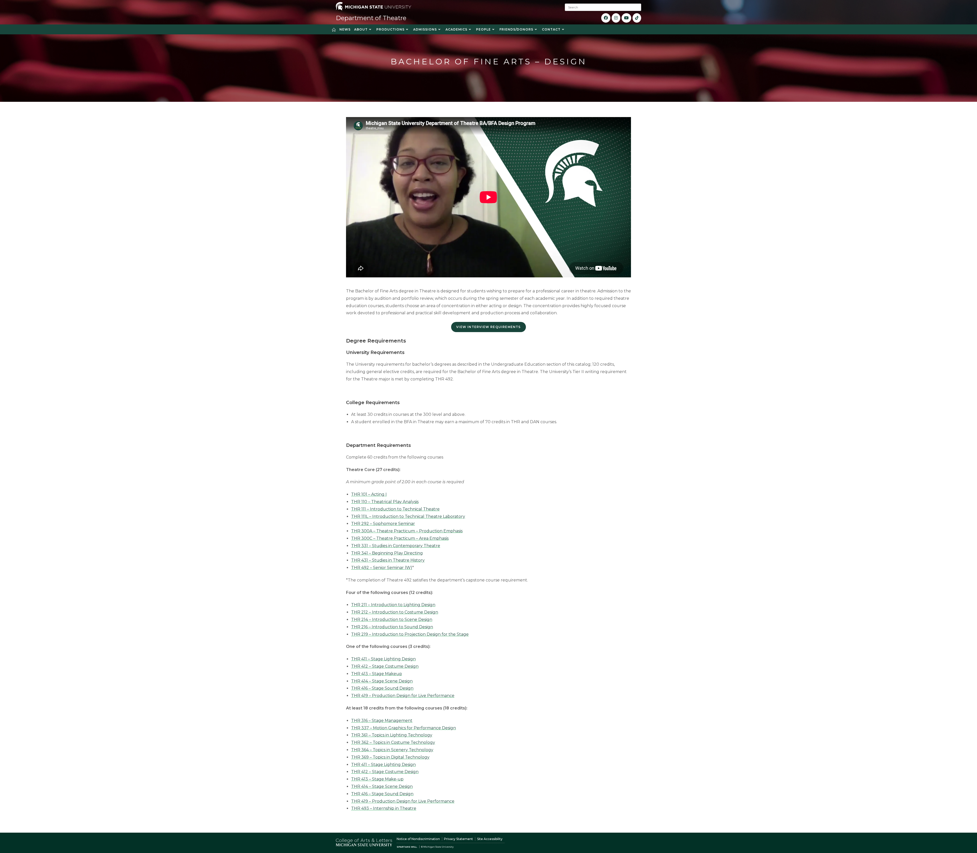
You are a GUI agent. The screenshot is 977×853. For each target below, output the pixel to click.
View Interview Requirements (488, 327)
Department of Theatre (371, 18)
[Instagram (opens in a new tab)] (616, 18)
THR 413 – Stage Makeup (376, 673)
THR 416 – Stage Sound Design (382, 688)
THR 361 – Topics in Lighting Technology (391, 735)
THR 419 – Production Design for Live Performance (402, 695)
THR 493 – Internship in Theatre (383, 808)
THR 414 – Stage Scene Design (382, 681)
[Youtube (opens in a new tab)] (626, 18)
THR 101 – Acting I (369, 494)
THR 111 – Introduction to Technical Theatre (395, 509)
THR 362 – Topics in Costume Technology (393, 742)
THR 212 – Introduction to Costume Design (394, 612)
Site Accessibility (489, 839)
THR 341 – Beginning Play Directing (387, 553)
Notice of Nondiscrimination (418, 839)
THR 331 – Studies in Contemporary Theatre (395, 545)
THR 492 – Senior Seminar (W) (381, 567)
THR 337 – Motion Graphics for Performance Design (403, 728)
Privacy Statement (458, 839)
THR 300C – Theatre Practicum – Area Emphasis (400, 538)
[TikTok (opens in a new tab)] (637, 18)
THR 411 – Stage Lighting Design (383, 659)
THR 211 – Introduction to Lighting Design (393, 604)
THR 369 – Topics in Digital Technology (390, 757)
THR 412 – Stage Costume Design (385, 666)
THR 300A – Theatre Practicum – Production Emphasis (407, 531)
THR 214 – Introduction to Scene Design (391, 619)
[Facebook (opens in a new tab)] (605, 18)
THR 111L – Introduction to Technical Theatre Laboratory (408, 516)
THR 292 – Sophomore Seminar (383, 523)
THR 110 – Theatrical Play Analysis (385, 501)
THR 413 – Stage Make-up (377, 779)
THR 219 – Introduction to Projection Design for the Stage (410, 634)
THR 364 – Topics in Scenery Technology (392, 749)
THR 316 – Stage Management (381, 720)
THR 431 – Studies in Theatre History (388, 560)
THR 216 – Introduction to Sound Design (392, 626)
